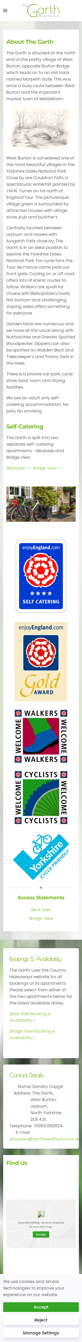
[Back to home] (41, 10)
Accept (41, 1234)
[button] (5, 10)
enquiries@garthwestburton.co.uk (44, 1139)
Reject (41, 1320)
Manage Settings (41, 1333)
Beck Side (41, 910)
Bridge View (41, 918)
